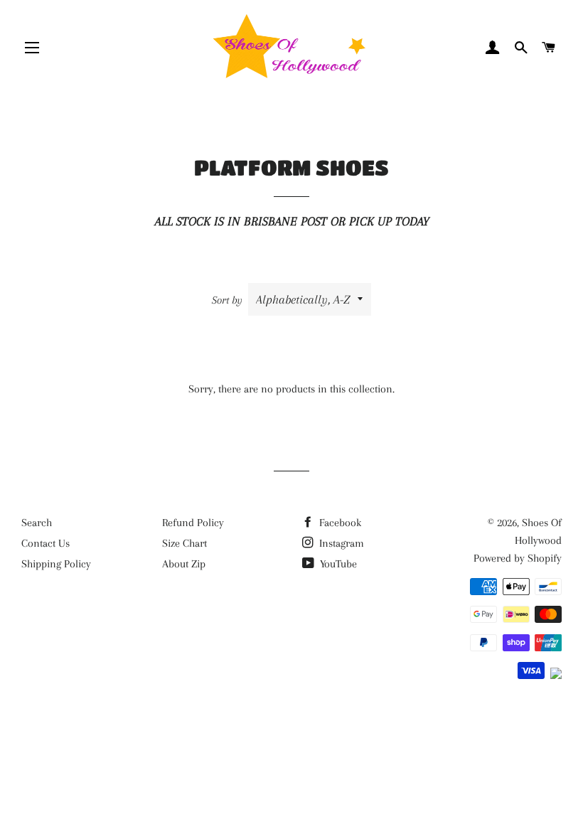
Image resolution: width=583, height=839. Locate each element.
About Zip (183, 563)
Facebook (338, 522)
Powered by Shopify (518, 558)
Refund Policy (193, 522)
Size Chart (184, 543)
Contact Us (45, 543)
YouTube (337, 563)
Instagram (340, 543)
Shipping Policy (56, 563)
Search (36, 522)
